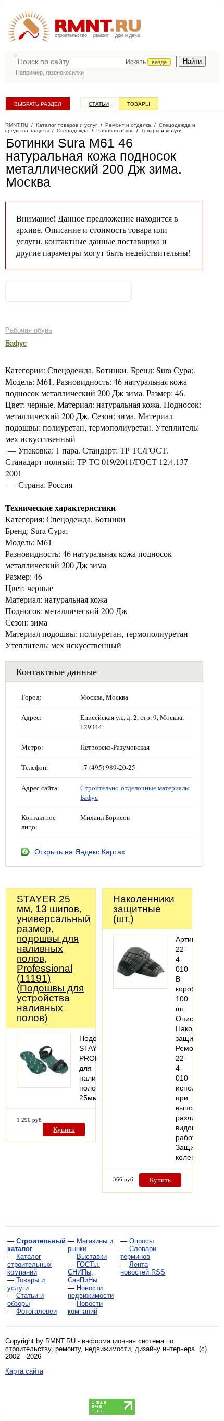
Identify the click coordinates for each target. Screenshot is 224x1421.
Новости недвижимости (91, 1292)
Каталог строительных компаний (29, 1264)
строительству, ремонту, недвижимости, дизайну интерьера (100, 1349)
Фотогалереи (36, 1311)
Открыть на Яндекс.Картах (79, 852)
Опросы (141, 1241)
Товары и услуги (26, 1284)
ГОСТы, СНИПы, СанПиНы (84, 1272)
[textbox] (96, 61)
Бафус (16, 343)
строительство (71, 35)
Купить (63, 1129)
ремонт (101, 35)
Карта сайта (24, 1371)
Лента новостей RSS (142, 1268)
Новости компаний (85, 1307)
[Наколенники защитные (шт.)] (140, 986)
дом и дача (127, 35)
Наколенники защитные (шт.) (144, 908)
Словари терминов (138, 1252)
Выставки (92, 1256)
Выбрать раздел (37, 104)
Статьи (99, 104)
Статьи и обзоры (25, 1299)
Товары (138, 104)
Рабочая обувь (28, 330)
